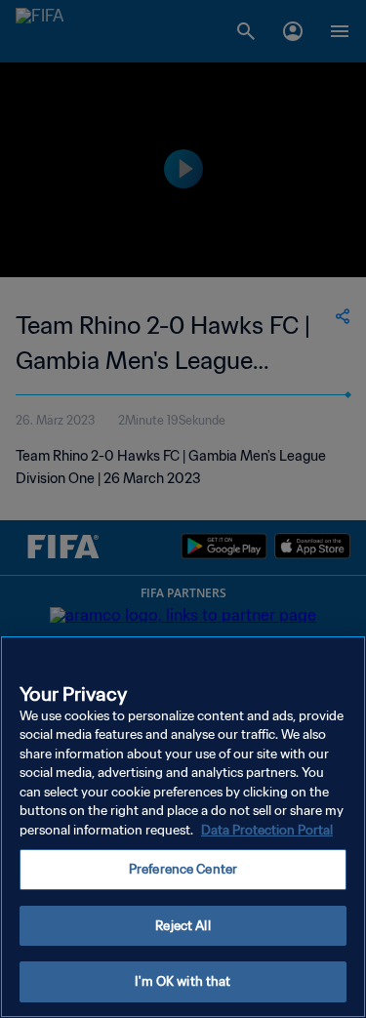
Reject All (182, 925)
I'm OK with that (182, 981)
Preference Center (183, 869)
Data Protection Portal (267, 830)
